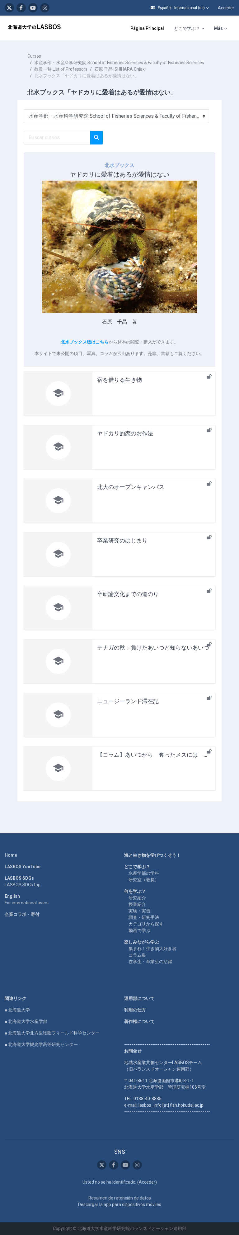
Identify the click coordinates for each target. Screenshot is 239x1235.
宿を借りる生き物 (119, 379)
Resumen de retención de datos (119, 1197)
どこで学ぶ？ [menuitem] (187, 28)
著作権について (139, 1021)
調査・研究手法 (144, 917)
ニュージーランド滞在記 (128, 701)
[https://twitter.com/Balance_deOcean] (9, 7)
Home (11, 855)
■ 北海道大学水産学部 (26, 1021)
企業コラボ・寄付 (22, 914)
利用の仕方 (135, 1009)
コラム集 (137, 955)
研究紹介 (137, 897)
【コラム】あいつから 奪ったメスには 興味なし (161, 754)
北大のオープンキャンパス (130, 487)
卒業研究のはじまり (122, 540)
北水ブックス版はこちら (85, 341)
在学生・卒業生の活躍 (150, 961)
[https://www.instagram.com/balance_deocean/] (44, 7)
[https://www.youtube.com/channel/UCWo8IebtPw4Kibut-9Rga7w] (33, 7)
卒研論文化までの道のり (128, 594)
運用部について (139, 998)
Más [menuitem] (218, 28)
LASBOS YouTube (22, 866)
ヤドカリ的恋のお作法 (125, 433)
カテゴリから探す (146, 923)
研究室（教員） (144, 879)
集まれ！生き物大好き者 (152, 948)
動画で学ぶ (139, 930)
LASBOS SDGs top (22, 884)
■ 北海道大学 (17, 1009)
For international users (27, 902)
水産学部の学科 (144, 873)
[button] (179, 8)
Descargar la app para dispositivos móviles (119, 1204)
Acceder (226, 7)
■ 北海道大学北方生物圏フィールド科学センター (52, 1032)
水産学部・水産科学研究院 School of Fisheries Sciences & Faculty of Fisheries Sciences (119, 62)
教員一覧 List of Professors (60, 69)
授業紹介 (137, 904)
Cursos (34, 56)
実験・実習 (139, 910)
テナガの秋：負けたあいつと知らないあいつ (153, 647)
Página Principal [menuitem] (147, 28)
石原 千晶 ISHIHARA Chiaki (120, 69)
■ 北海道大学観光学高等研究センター (41, 1044)
